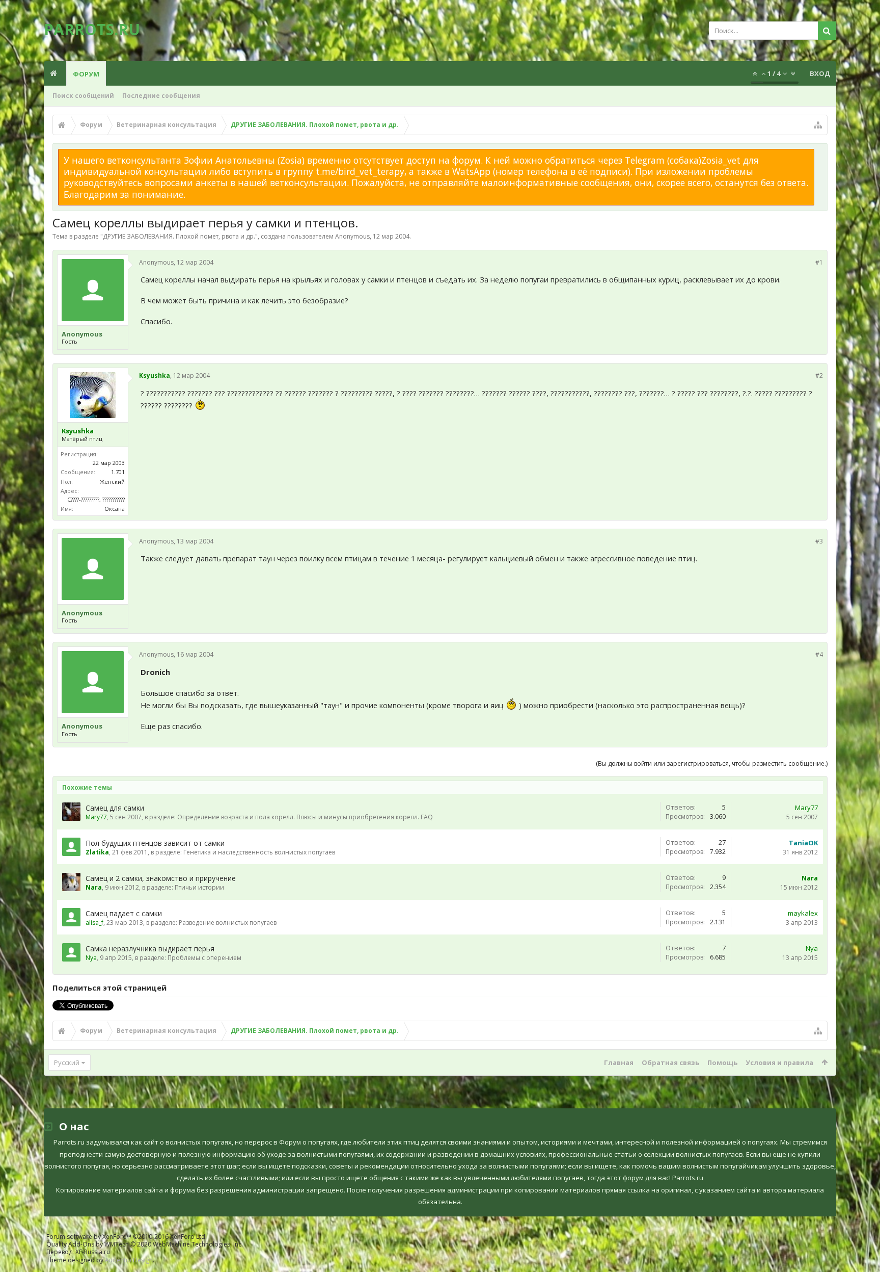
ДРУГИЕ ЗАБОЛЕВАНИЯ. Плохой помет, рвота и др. (179, 236)
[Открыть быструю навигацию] (818, 125)
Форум (86, 74)
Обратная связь (670, 1062)
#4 (819, 654)
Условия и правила (779, 1062)
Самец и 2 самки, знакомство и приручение (161, 878)
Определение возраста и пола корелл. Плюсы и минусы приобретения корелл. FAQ (305, 817)
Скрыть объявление (820, 154)
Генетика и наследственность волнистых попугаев (259, 852)
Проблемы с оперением (204, 957)
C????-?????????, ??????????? (96, 499)
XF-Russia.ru (92, 1252)
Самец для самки (115, 808)
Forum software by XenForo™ (126, 1236)
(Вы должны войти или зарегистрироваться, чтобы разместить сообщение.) (712, 763)
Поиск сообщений (83, 95)
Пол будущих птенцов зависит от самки (155, 843)
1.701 (118, 472)
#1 (819, 262)
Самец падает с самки (124, 913)
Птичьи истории (199, 887)
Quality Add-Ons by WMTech (144, 1244)
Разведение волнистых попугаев (228, 922)
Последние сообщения (161, 95)
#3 (819, 541)
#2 (819, 375)
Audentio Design (129, 1260)
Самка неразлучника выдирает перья (150, 948)
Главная (619, 1062)
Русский (66, 1062)
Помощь (722, 1062)
